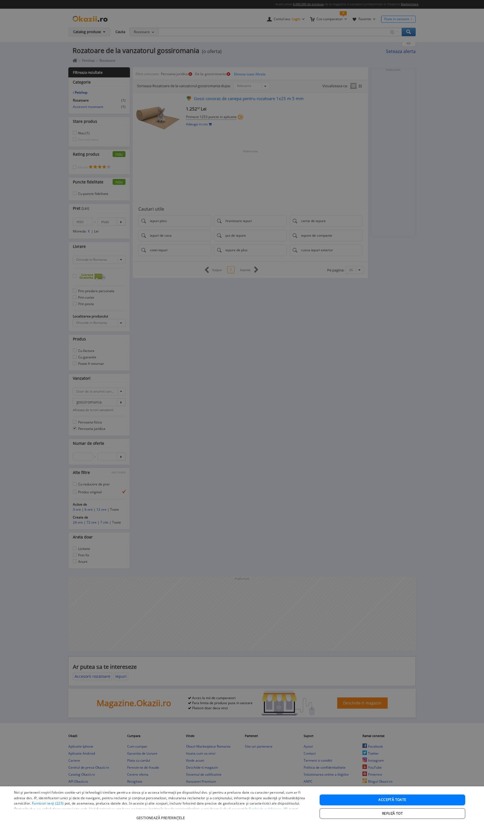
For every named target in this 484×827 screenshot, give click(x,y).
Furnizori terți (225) (48, 803)
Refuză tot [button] (392, 813)
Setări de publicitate (265, 809)
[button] (161, 815)
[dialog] (242, 806)
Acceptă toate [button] (392, 799)
